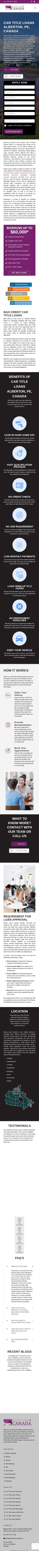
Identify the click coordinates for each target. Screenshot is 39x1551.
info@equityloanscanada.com (14, 1538)
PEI (7, 1467)
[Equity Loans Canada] (19, 8)
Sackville (6, 175)
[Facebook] (31, 1)
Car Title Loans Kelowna (13, 1498)
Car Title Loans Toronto (13, 1505)
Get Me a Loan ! (19, 273)
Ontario (8, 1460)
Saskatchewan (10, 1464)
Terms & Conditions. (24, 125)
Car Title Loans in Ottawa (13, 1516)
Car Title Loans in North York (15, 1512)
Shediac (16, 173)
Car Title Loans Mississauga (14, 1509)
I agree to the (19, 125)
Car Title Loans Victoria (13, 1495)
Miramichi (15, 175)
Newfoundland (10, 1477)
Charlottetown (24, 173)
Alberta (8, 1457)
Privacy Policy (8, 1542)
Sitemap (6, 1546)
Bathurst (6, 179)
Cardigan (9, 1058)
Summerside (9, 173)
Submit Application (13, 131)
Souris (27, 177)
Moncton (32, 173)
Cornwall (9, 1064)
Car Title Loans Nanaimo (13, 1502)
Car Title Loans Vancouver (14, 1491)
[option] (19, 1170)
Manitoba (9, 1481)
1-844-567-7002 (11, 1)
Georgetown (11, 1068)
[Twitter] (34, 1)
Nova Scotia (9, 1470)
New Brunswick (10, 1474)
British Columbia (11, 1453)
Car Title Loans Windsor (13, 1519)
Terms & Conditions (10, 1544)
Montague (14, 177)
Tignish (9, 1081)
